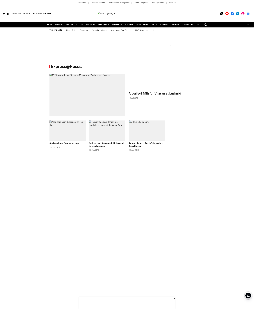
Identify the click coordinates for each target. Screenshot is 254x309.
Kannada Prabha (98, 2)
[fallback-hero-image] (87, 95)
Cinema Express (141, 2)
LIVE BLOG (187, 24)
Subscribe (37, 13)
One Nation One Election (121, 30)
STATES (69, 24)
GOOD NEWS (143, 24)
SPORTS (129, 24)
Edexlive (172, 2)
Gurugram (84, 30)
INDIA (49, 24)
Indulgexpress (158, 2)
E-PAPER (47, 13)
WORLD (58, 24)
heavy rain (71, 30)
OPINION (90, 24)
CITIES (79, 24)
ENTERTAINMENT (160, 24)
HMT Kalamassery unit (144, 30)
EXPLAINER (103, 24)
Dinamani (82, 2)
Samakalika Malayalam (119, 2)
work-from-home (99, 30)
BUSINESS (117, 24)
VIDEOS (175, 24)
